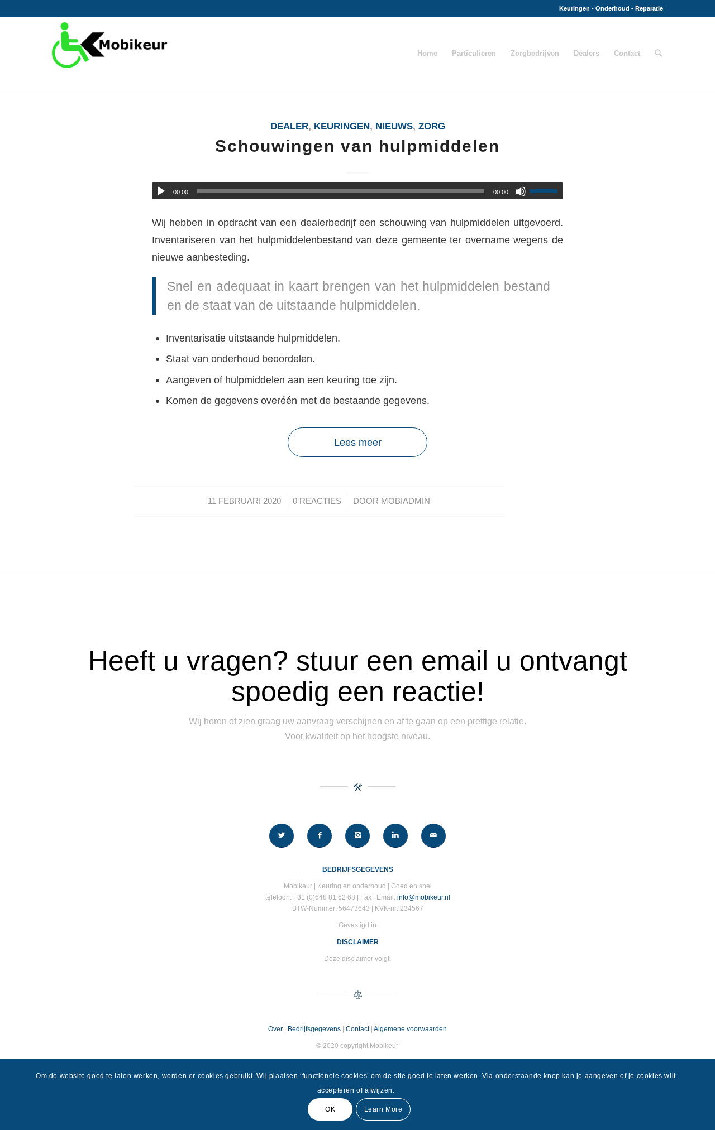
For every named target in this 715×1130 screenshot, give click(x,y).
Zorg (431, 126)
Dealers (586, 53)
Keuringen (342, 126)
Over (275, 1029)
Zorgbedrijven (535, 53)
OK (330, 1109)
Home (427, 53)
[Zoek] (658, 53)
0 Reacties (317, 501)
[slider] (546, 190)
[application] (357, 190)
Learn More (383, 1109)
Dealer (289, 126)
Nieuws (394, 126)
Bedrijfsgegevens (314, 1029)
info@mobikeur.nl (423, 897)
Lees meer (358, 442)
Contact (627, 53)
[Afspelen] (160, 191)
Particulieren (474, 53)
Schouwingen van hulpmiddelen (357, 146)
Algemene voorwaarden (410, 1029)
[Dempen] (520, 191)
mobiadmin (405, 501)
